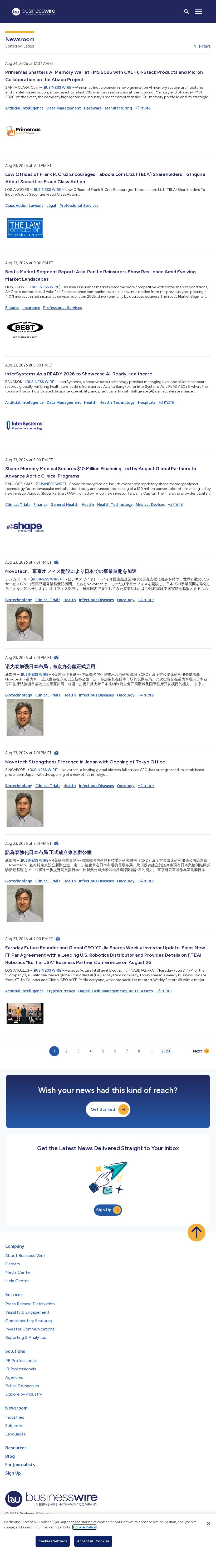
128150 (165, 1051)
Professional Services (79, 205)
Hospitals (146, 402)
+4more (146, 599)
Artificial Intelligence (24, 108)
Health (90, 402)
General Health (64, 504)
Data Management (64, 108)
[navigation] (198, 11)
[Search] (186, 11)
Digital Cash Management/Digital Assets (115, 991)
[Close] (208, 1523)
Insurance (31, 307)
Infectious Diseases (96, 600)
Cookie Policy (84, 1527)
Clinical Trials (17, 504)
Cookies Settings (52, 1541)
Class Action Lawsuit (24, 205)
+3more (143, 108)
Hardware (93, 108)
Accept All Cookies (93, 1541)
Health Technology (117, 402)
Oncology (126, 600)
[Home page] (33, 11)
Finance (12, 307)
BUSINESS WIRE (57, 87)
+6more (164, 990)
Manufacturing (118, 108)
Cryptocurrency (61, 991)
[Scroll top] (196, 1232)
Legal (51, 205)
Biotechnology (18, 600)
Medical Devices (150, 504)
